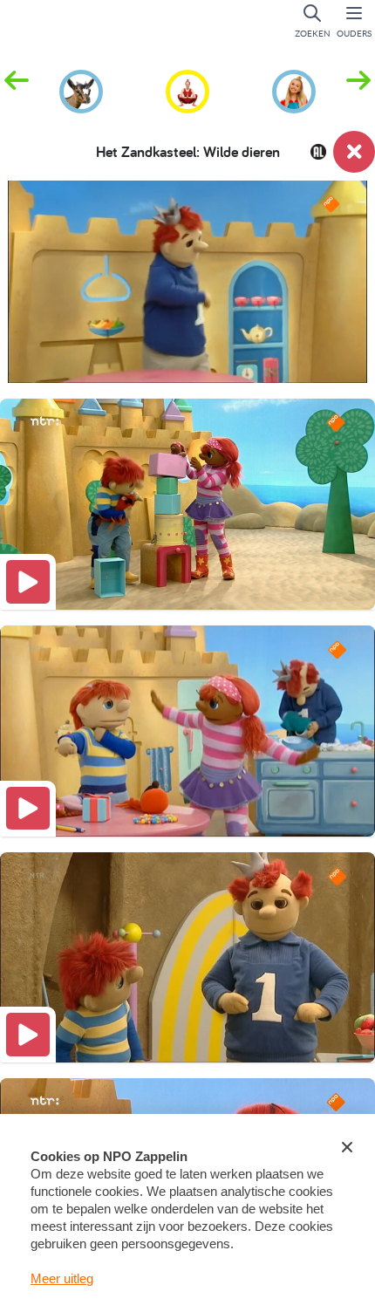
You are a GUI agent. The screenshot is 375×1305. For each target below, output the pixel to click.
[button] (358, 90)
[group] (81, 89)
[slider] (191, 358)
